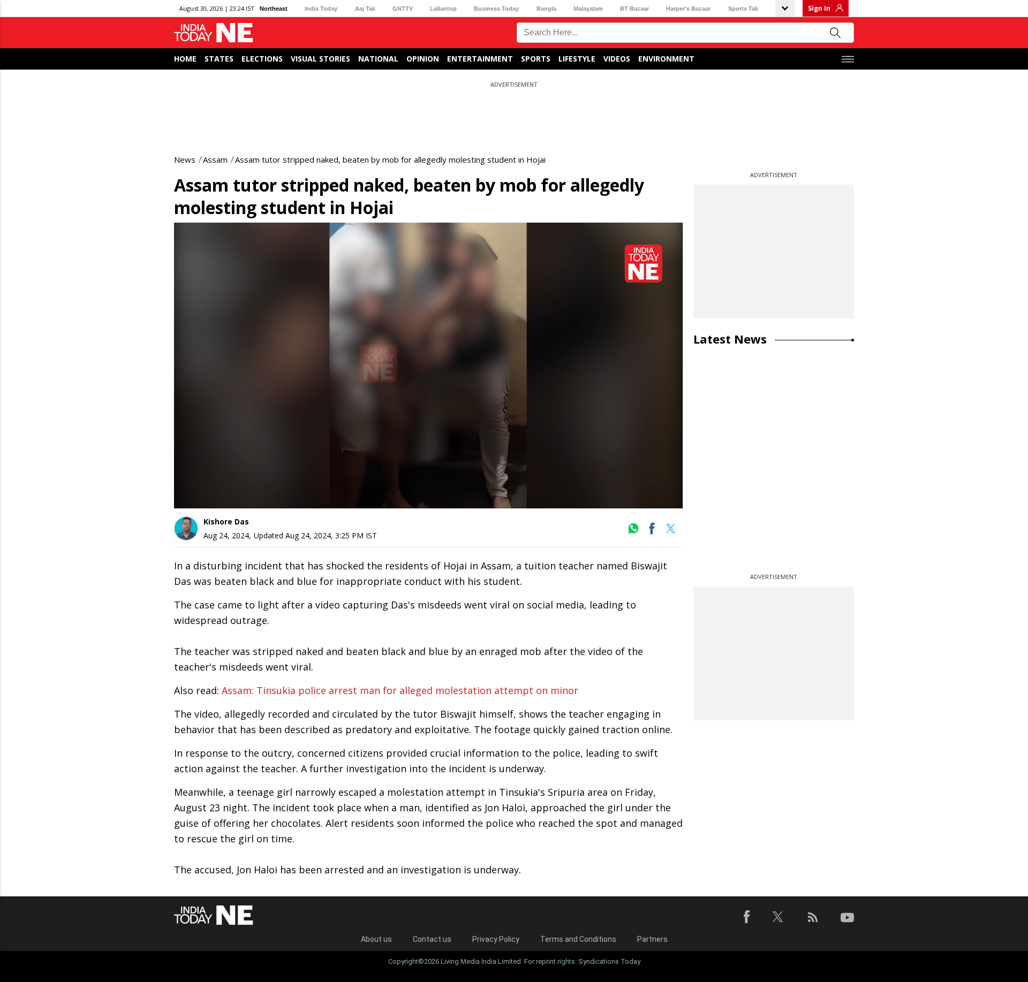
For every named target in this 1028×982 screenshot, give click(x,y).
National (378, 59)
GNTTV (402, 8)
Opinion (422, 59)
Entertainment (480, 59)
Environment (666, 59)
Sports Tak (743, 8)
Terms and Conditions (578, 939)
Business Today (496, 8)
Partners (652, 939)
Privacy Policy (495, 939)
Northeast (274, 8)
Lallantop (443, 8)
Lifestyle (576, 59)
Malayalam (588, 8)
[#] (633, 532)
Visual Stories (320, 59)
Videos (616, 59)
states (219, 59)
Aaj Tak (365, 8)
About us (376, 939)
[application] (428, 365)
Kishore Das (226, 521)
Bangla (546, 8)
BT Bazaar (634, 8)
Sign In (819, 8)
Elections (262, 59)
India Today (321, 8)
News (184, 159)
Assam (215, 159)
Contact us (432, 939)
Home (185, 59)
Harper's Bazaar (688, 8)
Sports (535, 59)
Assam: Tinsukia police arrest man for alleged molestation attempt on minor (400, 690)
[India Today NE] (213, 33)
